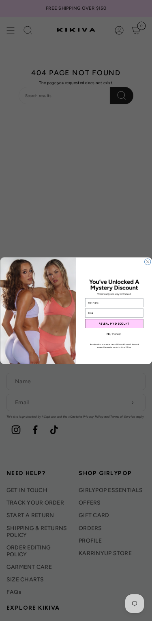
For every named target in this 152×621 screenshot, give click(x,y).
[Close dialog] (147, 261)
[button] (113, 334)
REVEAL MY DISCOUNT (114, 323)
